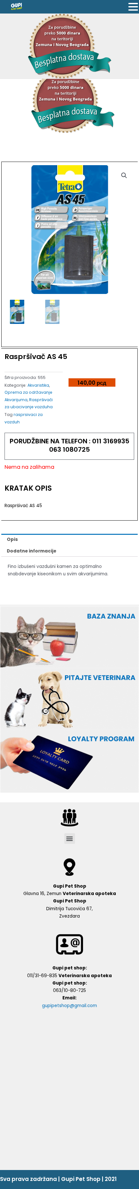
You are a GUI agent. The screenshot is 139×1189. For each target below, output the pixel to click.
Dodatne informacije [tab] (31, 551)
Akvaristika (38, 385)
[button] (69, 838)
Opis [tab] (12, 539)
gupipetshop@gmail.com (69, 1006)
